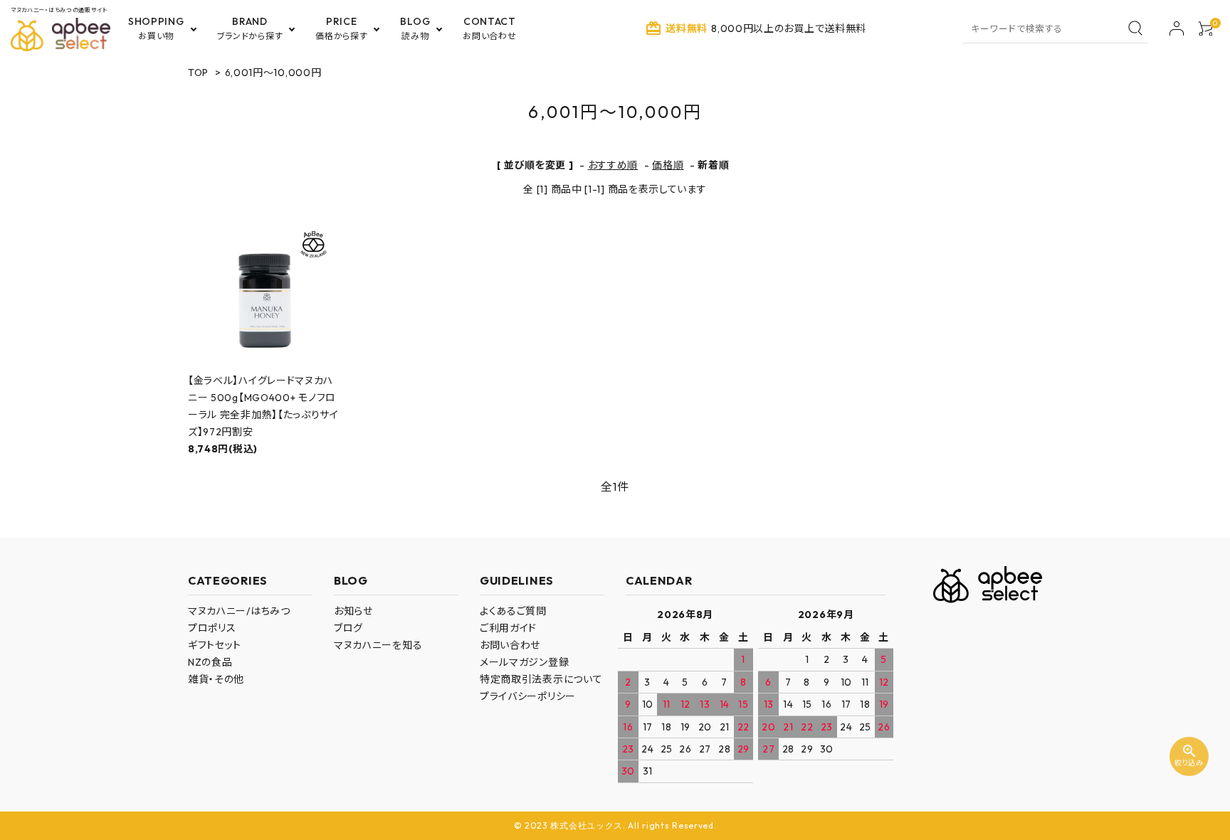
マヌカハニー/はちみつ (239, 611)
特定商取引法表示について (541, 679)
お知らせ (353, 611)
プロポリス (212, 628)
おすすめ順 (613, 165)
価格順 (667, 165)
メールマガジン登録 (524, 662)
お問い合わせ (510, 645)
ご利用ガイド (508, 628)
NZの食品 (210, 662)
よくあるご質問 (513, 611)
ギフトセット (214, 645)
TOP (198, 72)
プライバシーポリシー (528, 696)
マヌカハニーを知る (378, 645)
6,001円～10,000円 (273, 72)
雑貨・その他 (216, 679)
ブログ (348, 628)
